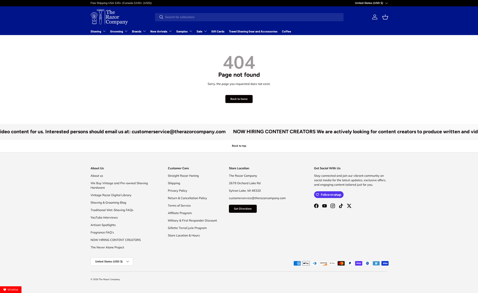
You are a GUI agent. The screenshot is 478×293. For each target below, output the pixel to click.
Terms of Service (179, 205)
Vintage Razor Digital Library (111, 195)
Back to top (239, 145)
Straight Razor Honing (183, 175)
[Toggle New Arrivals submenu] (170, 31)
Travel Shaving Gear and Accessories (253, 31)
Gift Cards (217, 31)
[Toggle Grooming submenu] (126, 31)
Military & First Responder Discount (192, 220)
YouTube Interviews (104, 217)
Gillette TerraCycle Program (187, 228)
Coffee (286, 31)
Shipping (174, 183)
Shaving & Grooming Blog (108, 202)
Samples (182, 31)
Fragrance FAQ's (102, 232)
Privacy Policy (177, 190)
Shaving (96, 31)
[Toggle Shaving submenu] (104, 31)
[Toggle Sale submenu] (205, 31)
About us (97, 175)
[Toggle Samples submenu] (190, 31)
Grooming (116, 31)
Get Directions (243, 208)
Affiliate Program (180, 213)
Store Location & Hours (184, 235)
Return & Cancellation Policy (187, 198)
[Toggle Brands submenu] (144, 31)
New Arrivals (158, 31)
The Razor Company (109, 279)
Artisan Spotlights (103, 225)
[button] (385, 17)
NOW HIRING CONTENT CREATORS (116, 240)
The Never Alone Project (107, 247)
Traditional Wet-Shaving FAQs (112, 210)
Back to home (239, 99)
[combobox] (249, 17)
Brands (136, 31)
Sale (199, 31)
